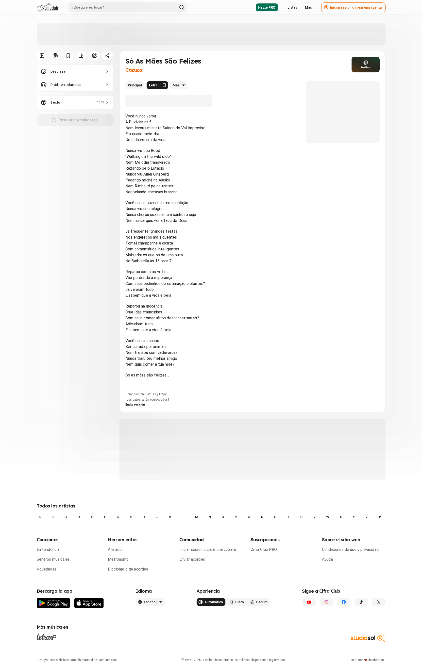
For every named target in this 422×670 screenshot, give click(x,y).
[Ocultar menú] (42, 56)
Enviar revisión (135, 404)
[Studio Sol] (368, 638)
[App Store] (89, 603)
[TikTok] (361, 602)
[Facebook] (344, 602)
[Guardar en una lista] (68, 56)
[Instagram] (326, 602)
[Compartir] (107, 56)
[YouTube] (309, 602)
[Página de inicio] (48, 7)
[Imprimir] (55, 56)
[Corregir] (94, 56)
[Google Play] (53, 603)
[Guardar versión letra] (164, 85)
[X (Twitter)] (379, 602)
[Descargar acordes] (81, 56)
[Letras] (46, 637)
